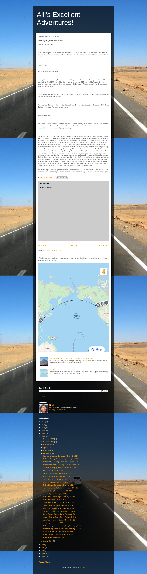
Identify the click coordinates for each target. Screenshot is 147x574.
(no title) (52, 369)
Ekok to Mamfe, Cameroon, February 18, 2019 (58, 485)
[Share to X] (62, 177)
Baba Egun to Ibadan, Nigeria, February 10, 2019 (59, 508)
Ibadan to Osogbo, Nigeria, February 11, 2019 (58, 505)
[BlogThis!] (60, 177)
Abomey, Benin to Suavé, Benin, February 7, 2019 (59, 517)
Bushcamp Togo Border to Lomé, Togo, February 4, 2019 (62, 526)
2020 (43, 433)
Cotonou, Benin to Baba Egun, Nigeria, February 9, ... (60, 511)
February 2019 (48, 453)
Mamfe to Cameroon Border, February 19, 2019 (58, 482)
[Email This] (58, 177)
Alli (53, 405)
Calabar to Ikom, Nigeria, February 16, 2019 (57, 491)
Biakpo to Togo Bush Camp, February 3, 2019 (58, 531)
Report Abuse (44, 562)
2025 (43, 422)
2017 (43, 548)
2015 (43, 553)
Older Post (104, 245)
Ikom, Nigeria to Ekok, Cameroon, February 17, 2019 (60, 488)
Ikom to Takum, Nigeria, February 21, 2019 (57, 476)
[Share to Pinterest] (66, 177)
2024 (43, 425)
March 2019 (47, 450)
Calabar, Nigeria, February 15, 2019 (54, 494)
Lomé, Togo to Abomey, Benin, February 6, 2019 (59, 520)
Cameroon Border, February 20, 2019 (55, 479)
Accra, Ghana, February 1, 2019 (53, 537)
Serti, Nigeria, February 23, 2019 (53, 470)
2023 (43, 428)
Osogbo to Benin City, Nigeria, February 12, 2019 (59, 502)
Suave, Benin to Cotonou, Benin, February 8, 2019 (59, 514)
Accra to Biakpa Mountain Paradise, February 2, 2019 (60, 534)
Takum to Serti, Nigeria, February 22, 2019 (57, 473)
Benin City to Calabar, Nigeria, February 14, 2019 (59, 497)
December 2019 (48, 439)
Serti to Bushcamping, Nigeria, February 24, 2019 (59, 467)
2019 (43, 436)
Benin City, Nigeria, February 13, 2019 (55, 500)
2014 (43, 556)
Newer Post (43, 245)
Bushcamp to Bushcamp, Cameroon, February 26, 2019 (61, 462)
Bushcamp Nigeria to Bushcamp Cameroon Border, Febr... (62, 465)
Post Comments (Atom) (55, 250)
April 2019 (46, 448)
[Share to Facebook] (64, 177)
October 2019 (48, 445)
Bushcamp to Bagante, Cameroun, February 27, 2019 (60, 459)
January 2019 (48, 541)
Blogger (82, 567)
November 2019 (48, 442)
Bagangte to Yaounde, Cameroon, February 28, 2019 (60, 456)
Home (74, 245)
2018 (43, 545)
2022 (43, 430)
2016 (43, 550)
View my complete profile (57, 410)
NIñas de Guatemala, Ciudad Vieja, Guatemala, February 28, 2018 (71, 358)
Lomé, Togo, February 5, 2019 (53, 523)
